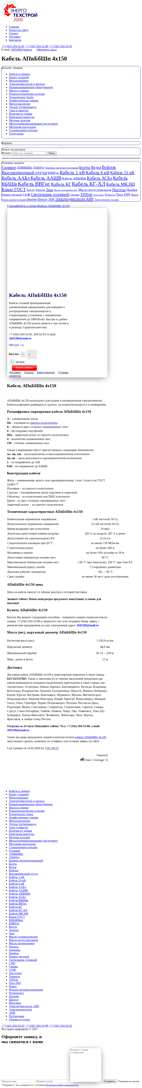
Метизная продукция (22, 127)
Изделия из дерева (20, 113)
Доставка (15, 36)
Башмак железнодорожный (62, 167)
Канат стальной (19, 77)
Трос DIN (123, 194)
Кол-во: (14, 354)
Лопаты (40, 190)
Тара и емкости (18, 110)
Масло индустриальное (94, 190)
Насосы (119, 189)
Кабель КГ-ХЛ (88, 184)
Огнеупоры (16, 133)
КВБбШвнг (16, 920)
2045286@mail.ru (21, 49)
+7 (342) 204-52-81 (13, 46)
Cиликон (9, 167)
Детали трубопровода (22, 107)
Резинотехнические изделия (27, 93)
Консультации (46, 372)
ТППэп (86, 194)
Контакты (15, 40)
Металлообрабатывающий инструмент (33, 123)
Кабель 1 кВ (72, 172)
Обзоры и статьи (19, 1019)
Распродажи (16, 1016)
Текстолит (98, 195)
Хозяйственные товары (23, 100)
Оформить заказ (46, 49)
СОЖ (26, 194)
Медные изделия (19, 120)
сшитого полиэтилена (44, 422)
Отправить (110, 1081)
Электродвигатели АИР (74, 199)
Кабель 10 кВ (122, 172)
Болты (84, 167)
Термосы (109, 194)
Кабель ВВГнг (34, 184)
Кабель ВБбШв (18, 900)
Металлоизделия (19, 103)
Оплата (13, 33)
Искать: (6, 153)
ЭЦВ (51, 199)
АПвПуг (39, 167)
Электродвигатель (102, 200)
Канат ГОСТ (14, 189)
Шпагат (42, 199)
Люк (49, 190)
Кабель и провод (19, 74)
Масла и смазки (19, 90)
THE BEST (52, 748)
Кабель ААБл (16, 178)
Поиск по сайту (19, 30)
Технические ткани (21, 97)
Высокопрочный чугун (24, 172)
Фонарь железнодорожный (14, 200)
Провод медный (12, 194)
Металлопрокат (19, 80)
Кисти (31, 190)
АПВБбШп (24, 167)
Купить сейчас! (24, 367)
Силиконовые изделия (23, 130)
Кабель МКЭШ (120, 184)
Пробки (131, 190)
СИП (12, 963)
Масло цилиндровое (22, 943)
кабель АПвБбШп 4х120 (90, 737)
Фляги (134, 194)
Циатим (31, 199)
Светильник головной (50, 194)
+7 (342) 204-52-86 (36, 46)
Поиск (51, 153)
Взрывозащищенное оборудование (31, 87)
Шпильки (15, 1002)
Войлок (109, 167)
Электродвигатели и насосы (27, 84)
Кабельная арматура (21, 117)
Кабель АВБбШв (74, 178)
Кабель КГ (61, 184)
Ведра (96, 167)
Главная (14, 26)
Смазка (75, 194)
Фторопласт (16, 993)
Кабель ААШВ (46, 178)
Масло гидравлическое (65, 190)
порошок (115, 200)
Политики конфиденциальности (62, 1085)
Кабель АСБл (99, 177)
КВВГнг (53, 173)
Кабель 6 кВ (97, 172)
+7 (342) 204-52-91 (60, 46)
